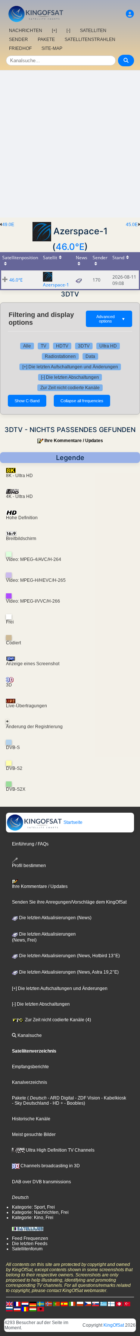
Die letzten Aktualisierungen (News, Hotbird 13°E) (69, 955)
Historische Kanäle (31, 1118)
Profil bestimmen (29, 865)
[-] (68, 30)
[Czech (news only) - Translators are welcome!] (87, 1303)
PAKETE (46, 39)
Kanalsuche (29, 1035)
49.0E (8, 224)
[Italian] (72, 1303)
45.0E (132, 224)
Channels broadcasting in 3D (49, 1165)
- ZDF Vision (87, 1098)
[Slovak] (95, 1303)
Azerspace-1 (56, 285)
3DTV (84, 346)
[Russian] (9, 1308)
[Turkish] (127, 1303)
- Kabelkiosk (113, 1098)
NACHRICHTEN (25, 30)
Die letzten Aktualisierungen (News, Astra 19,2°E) (68, 972)
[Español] (64, 1303)
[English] (9, 1303)
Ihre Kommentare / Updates (73, 440)
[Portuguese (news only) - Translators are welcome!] (56, 1303)
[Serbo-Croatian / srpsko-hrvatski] (17, 1308)
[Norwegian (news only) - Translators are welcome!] (48, 1303)
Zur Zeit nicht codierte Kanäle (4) (57, 1019)
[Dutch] (25, 1303)
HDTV (62, 346)
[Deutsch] (32, 1303)
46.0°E (70, 246)
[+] (54, 30)
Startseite (72, 822)
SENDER (18, 39)
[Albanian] (40, 1308)
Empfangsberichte (30, 1066)
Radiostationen (60, 356)
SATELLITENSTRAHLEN (90, 39)
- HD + (56, 1103)
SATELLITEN (93, 30)
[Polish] (80, 1303)
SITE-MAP (51, 48)
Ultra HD (108, 346)
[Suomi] (111, 1303)
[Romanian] (25, 1308)
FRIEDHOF (20, 48)
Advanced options (110, 318)
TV (43, 346)
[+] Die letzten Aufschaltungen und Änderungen (70, 366)
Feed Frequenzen (30, 1238)
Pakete (19, 1098)
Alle (27, 346)
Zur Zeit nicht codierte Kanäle (70, 387)
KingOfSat (113, 1325)
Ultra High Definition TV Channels (59, 1150)
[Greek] (103, 1303)
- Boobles (73, 1103)
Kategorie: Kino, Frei (32, 1217)
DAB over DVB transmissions (41, 1181)
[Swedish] (40, 1303)
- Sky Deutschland (30, 1103)
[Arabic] (119, 1303)
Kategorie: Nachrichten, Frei (40, 1212)
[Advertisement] (70, 144)
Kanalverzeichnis (29, 1082)
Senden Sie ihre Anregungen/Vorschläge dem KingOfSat (69, 902)
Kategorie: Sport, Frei (33, 1207)
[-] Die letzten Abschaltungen (70, 377)
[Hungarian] (32, 1308)
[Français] (17, 1303)
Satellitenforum (27, 1248)
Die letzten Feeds (29, 1243)
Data (90, 356)
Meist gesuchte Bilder (34, 1134)
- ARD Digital (60, 1098)
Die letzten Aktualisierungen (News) (54, 917)
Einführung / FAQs (30, 844)
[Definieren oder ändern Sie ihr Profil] (130, 14)
